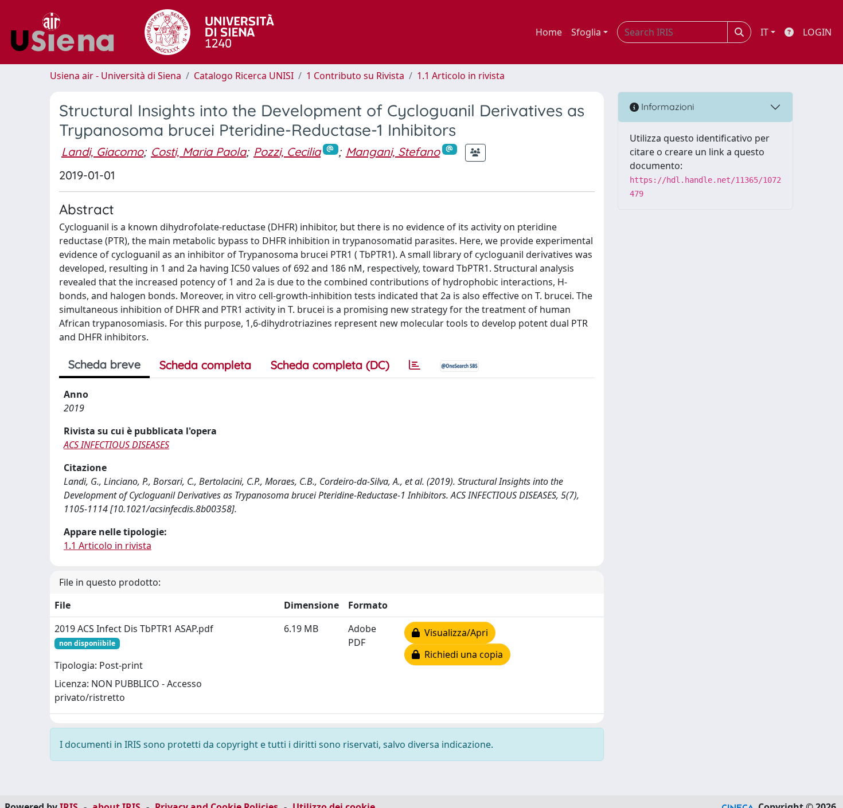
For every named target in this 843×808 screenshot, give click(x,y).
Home (549, 32)
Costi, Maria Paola (198, 151)
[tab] (414, 365)
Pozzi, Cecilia (287, 151)
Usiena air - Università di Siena (115, 75)
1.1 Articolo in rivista (461, 75)
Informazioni (666, 106)
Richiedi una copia (461, 654)
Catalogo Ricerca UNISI (244, 75)
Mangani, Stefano (393, 151)
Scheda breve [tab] (104, 364)
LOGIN (817, 32)
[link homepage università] (209, 32)
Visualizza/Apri (454, 632)
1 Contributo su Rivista (355, 75)
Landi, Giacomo (102, 151)
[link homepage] (66, 32)
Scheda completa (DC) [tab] (330, 365)
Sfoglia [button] (586, 32)
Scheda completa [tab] (205, 365)
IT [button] (764, 32)
